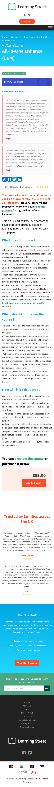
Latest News (27, 712)
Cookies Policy (27, 726)
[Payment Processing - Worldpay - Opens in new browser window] (27, 771)
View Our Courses (27, 662)
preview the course (29, 458)
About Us (27, 705)
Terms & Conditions (27, 719)
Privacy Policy (27, 723)
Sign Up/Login (27, 21)
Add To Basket (33, 482)
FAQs (27, 709)
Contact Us (27, 716)
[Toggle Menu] (50, 27)
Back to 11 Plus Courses (15, 73)
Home (27, 702)
